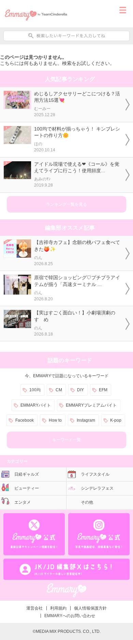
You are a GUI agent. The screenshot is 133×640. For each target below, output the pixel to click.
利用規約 (58, 608)
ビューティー (26, 488)
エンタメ (22, 502)
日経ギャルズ (26, 474)
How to (55, 420)
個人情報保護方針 (90, 608)
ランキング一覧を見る (66, 204)
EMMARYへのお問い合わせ (69, 615)
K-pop (115, 420)
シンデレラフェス (97, 488)
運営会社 (34, 608)
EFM (103, 389)
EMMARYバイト (35, 405)
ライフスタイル (95, 474)
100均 (35, 389)
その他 (87, 502)
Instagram (86, 420)
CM (59, 389)
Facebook (24, 420)
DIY (80, 389)
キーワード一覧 (66, 439)
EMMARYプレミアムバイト (91, 405)
